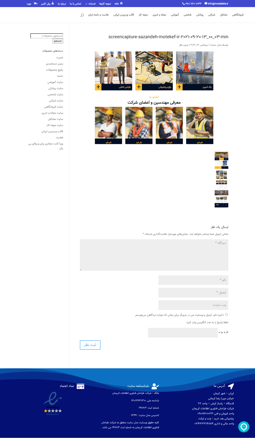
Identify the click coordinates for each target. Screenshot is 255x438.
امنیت (59, 58)
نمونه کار (143, 15)
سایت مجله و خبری (52, 113)
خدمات (92, 4)
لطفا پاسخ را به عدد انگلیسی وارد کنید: (207, 322)
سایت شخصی (55, 94)
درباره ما (62, 4)
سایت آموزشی (55, 82)
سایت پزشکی (56, 88)
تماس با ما (75, 4)
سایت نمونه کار (54, 125)
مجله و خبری (159, 15)
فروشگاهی (237, 15)
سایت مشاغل (55, 119)
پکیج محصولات (54, 70)
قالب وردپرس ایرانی (123, 15)
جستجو (58, 41)
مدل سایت (216, 45)
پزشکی (199, 15)
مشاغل (223, 15)
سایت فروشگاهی (53, 107)
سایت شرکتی (56, 101)
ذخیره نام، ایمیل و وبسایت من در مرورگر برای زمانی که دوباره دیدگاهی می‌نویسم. (179, 315)
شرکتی (211, 15)
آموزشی (175, 15)
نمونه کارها (105, 4)
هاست (59, 138)
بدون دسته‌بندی (54, 64)
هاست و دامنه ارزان (98, 15)
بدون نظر (183, 45)
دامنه (60, 76)
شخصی (188, 15)
